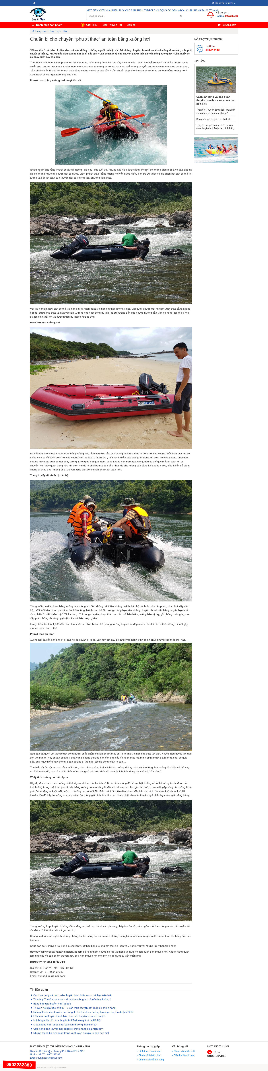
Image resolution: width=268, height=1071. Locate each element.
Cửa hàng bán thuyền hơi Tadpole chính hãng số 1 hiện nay (68, 1028)
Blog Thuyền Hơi (112, 24)
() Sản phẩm (229, 25)
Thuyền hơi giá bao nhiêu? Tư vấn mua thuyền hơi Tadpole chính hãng (74, 1007)
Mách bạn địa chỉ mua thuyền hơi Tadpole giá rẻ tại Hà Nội (67, 1020)
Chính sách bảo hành (150, 1055)
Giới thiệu (91, 24)
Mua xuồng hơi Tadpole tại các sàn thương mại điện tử (64, 1024)
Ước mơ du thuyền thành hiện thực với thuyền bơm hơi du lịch (69, 1016)
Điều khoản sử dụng (184, 1055)
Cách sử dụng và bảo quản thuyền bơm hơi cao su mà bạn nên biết (215, 100)
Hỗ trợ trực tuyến (224, 3)
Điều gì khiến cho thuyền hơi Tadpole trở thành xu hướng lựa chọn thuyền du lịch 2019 (83, 1012)
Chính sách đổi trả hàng (151, 1059)
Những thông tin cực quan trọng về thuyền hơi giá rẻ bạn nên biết (71, 1032)
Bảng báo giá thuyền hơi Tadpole (213, 119)
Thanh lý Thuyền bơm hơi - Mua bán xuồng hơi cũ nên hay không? (72, 999)
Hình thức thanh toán (150, 1051)
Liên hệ (131, 24)
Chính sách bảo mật (184, 1051)
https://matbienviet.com (69, 951)
